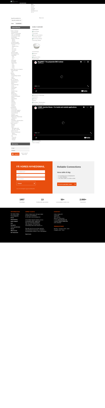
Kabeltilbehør (13, 107)
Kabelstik (14, 138)
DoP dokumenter (14, 232)
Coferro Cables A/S (63, 221)
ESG (12, 223)
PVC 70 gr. (14, 48)
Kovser (12, 89)
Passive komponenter (15, 132)
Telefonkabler (14, 62)
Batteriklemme (14, 82)
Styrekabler (13, 61)
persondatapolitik (31, 188)
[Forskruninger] (35, 31)
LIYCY (13, 57)
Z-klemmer (13, 106)
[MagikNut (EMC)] (36, 57)
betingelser (23, 188)
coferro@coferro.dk (62, 219)
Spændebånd (14, 98)
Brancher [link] (33, 5)
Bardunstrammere (15, 80)
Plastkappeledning (15, 53)
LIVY (13, 47)
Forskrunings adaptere (15, 110)
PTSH (13, 68)
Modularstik (14, 118)
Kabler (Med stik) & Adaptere (17, 69)
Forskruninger (14, 109)
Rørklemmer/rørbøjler (15, 96)
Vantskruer (13, 103)
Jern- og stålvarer (14, 79)
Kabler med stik (14, 130)
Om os (32, 12)
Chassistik (14, 137)
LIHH (13, 56)
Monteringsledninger (15, 43)
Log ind (12, 0)
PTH (13, 64)
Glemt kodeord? (24, 153)
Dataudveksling (14, 219)
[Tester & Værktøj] (36, 140)
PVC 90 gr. (14, 50)
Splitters (13, 133)
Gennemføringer (14, 112)
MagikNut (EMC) (14, 115)
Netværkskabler (14, 52)
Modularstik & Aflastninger (16, 116)
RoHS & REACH (14, 221)
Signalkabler (13, 55)
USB (12, 71)
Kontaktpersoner (34, 10)
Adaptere (13, 124)
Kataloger (33, 8)
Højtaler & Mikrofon (15, 38)
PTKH (13, 65)
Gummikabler (14, 37)
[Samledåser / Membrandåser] (38, 102)
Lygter (12, 77)
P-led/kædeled (14, 94)
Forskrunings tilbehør (15, 111)
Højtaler (13, 39)
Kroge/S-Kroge (14, 91)
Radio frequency (14, 123)
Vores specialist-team (15, 227)
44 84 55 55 (61, 218)
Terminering (14, 134)
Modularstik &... (35, 97)
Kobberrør (13, 88)
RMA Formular (14, 230)
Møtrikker (13, 119)
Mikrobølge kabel (15, 128)
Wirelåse (13, 105)
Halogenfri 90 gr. (15, 46)
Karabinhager (14, 87)
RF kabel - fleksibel (16, 129)
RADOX (13, 51)
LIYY (13, 59)
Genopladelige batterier (16, 75)
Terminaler (13, 102)
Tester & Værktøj (14, 121)
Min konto (15, 144)
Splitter (12, 100)
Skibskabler (13, 60)
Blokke (12, 83)
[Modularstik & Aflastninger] (38, 95)
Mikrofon (13, 41)
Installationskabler (15, 42)
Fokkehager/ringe (14, 84)
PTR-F (13, 66)
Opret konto (24, 154)
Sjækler (12, 97)
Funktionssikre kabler (15, 36)
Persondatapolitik (14, 215)
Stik (12, 135)
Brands (32, 7)
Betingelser (13, 225)
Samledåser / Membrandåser (17, 120)
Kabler (12, 127)
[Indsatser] (34, 53)
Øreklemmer (13, 93)
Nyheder (32, 9)
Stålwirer (13, 101)
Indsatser (13, 114)
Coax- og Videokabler (15, 34)
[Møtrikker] (34, 98)
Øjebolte (13, 92)
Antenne (13, 125)
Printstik (13, 139)
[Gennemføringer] (36, 46)
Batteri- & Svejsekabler (16, 33)
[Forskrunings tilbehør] (37, 38)
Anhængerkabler (14, 32)
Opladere (13, 78)
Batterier (12, 73)
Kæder (12, 85)
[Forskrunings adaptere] (37, 35)
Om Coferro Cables (15, 214)
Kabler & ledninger (14, 30)
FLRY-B (13, 44)
